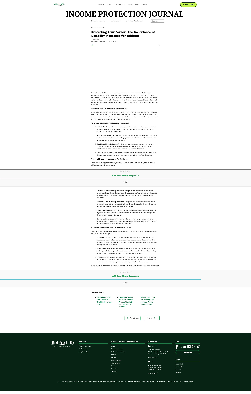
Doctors (113, 346)
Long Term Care (119, 4)
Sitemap (178, 372)
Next (150, 318)
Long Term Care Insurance (135, 21)
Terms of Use (180, 367)
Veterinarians (115, 363)
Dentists (113, 357)
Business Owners (116, 360)
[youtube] (184, 347)
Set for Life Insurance (146, 266)
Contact (144, 4)
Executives (114, 369)
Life (109, 4)
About (130, 4)
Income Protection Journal (124, 14)
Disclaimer (179, 369)
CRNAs (113, 354)
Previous (134, 318)
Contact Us (188, 352)
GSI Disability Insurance (118, 352)
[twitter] (181, 347)
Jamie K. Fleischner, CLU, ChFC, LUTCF (105, 41)
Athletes (113, 371)
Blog (137, 4)
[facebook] (177, 347)
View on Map (152, 357)
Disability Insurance (98, 21)
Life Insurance (115, 21)
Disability (101, 4)
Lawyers (114, 366)
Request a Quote (188, 5)
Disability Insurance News (98, 28)
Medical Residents (117, 349)
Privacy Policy (180, 364)
